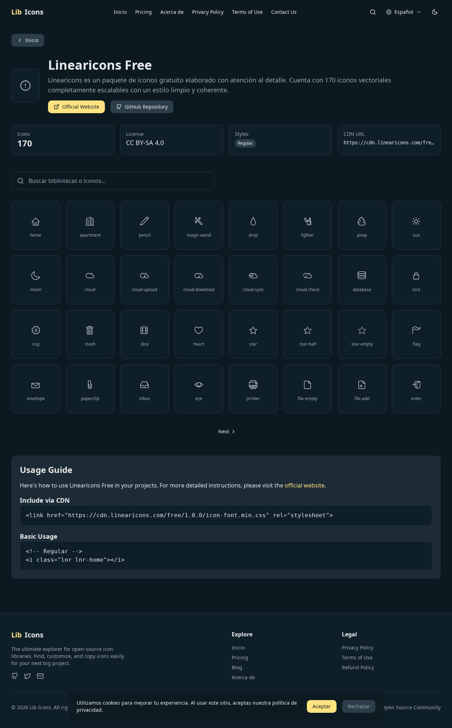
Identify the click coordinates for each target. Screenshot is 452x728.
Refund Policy (358, 667)
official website (305, 485)
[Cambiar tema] (435, 12)
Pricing (143, 11)
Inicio (120, 11)
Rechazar (359, 706)
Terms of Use (247, 11)
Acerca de (172, 11)
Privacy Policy (208, 11)
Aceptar (322, 706)
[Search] (373, 12)
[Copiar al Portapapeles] (28, 225)
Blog (237, 667)
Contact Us (284, 11)
